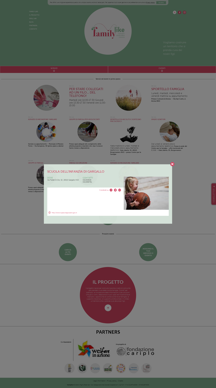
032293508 (87, 180)
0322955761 (87, 182)
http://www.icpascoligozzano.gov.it (64, 213)
